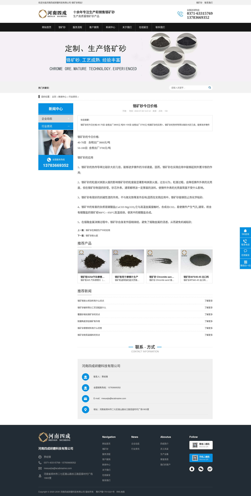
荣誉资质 (164, 459)
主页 (54, 96)
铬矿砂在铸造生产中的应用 (98, 230)
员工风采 (164, 448)
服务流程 (106, 454)
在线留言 (106, 474)
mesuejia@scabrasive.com (113, 398)
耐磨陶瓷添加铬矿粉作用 (89, 321)
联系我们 (209, 2)
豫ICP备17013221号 (105, 491)
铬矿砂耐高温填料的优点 (89, 334)
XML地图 (120, 491)
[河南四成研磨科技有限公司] (52, 13)
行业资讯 (73, 96)
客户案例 (106, 459)
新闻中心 (62, 96)
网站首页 (106, 443)
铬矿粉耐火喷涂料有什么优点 (91, 300)
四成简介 (164, 443)
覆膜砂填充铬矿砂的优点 (89, 314)
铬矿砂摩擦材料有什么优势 (90, 327)
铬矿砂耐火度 (92, 235)
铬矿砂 (199, 2)
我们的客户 (165, 464)
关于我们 (106, 469)
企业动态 (47, 118)
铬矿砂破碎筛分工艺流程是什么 (92, 307)
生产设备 (164, 454)
